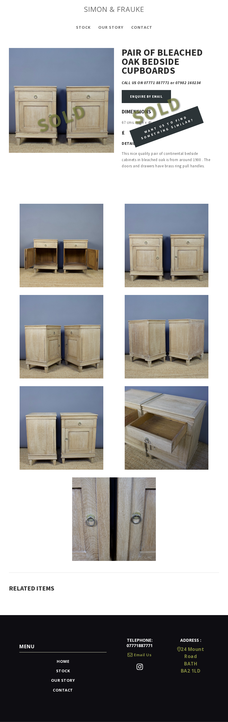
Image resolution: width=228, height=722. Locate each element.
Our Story (63, 680)
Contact (63, 690)
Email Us (142, 654)
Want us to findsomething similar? (167, 127)
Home (63, 661)
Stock (63, 670)
